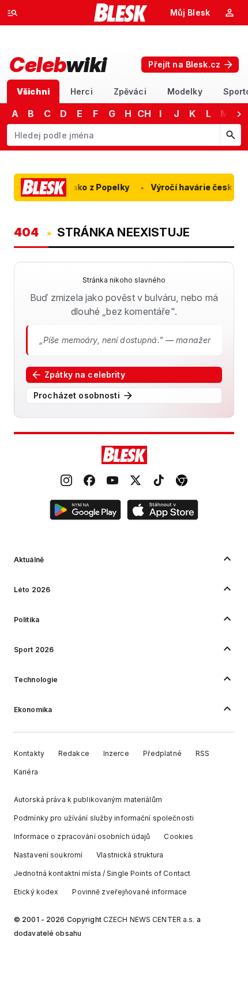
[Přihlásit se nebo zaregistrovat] (229, 12)
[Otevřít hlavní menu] (12, 12)
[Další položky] (239, 113)
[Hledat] (230, 135)
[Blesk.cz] (121, 12)
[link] (66, 481)
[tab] (33, 91)
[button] (85, 511)
